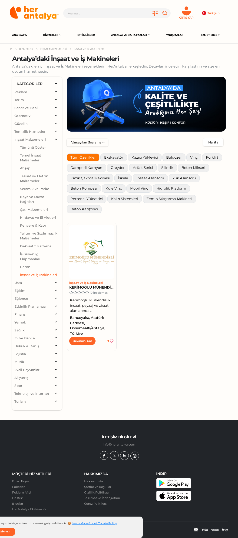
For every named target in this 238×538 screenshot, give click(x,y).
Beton (25, 267)
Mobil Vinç (139, 188)
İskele (123, 178)
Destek (17, 498)
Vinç (194, 157)
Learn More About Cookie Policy (94, 523)
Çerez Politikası (95, 503)
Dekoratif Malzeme (36, 246)
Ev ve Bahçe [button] (24, 338)
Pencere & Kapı (33, 225)
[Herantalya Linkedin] (124, 455)
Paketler (18, 487)
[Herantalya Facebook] (104, 455)
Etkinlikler (86, 35)
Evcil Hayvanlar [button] (27, 370)
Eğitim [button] (20, 291)
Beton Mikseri (193, 167)
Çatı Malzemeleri (34, 210)
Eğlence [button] (21, 298)
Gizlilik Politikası (96, 492)
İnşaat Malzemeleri (53, 49)
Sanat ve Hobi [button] (26, 108)
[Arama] (166, 13)
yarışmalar (174, 35)
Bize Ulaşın (20, 481)
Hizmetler (50, 35)
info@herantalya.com (119, 444)
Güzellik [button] (21, 124)
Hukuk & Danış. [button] (27, 346)
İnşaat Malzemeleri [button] (30, 139)
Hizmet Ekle (209, 35)
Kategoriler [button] (30, 84)
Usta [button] (18, 283)
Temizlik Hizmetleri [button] (30, 131)
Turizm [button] (20, 401)
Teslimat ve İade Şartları (102, 498)
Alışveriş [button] (21, 378)
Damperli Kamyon (86, 167)
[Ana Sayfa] (34, 13)
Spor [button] (18, 386)
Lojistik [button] (20, 354)
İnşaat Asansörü (150, 178)
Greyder (118, 167)
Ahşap (25, 168)
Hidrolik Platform (171, 188)
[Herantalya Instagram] (134, 456)
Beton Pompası (83, 188)
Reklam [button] (20, 92)
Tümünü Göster (33, 147)
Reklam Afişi (21, 492)
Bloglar (17, 503)
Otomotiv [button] (22, 116)
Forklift (212, 157)
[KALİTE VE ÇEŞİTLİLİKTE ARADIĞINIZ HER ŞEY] (146, 104)
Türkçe (212, 13)
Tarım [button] (19, 100)
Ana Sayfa (19, 35)
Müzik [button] (19, 362)
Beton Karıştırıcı (84, 209)
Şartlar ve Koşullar (97, 487)
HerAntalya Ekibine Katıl (31, 509)
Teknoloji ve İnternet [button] (31, 394)
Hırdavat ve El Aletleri (38, 217)
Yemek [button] (20, 322)
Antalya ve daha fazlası (129, 35)
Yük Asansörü (184, 178)
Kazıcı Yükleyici (145, 157)
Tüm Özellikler (83, 157)
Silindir (167, 167)
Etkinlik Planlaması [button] (30, 306)
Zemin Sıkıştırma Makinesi (169, 199)
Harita (213, 142)
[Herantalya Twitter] (114, 455)
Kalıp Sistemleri (124, 199)
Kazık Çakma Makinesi (90, 178)
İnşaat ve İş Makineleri (86, 283)
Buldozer (174, 157)
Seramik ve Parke (34, 189)
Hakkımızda (93, 481)
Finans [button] (20, 314)
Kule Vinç (114, 188)
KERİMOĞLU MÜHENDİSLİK (91, 287)
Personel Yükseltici (86, 199)
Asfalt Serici (143, 167)
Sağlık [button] (19, 330)
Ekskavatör (113, 157)
